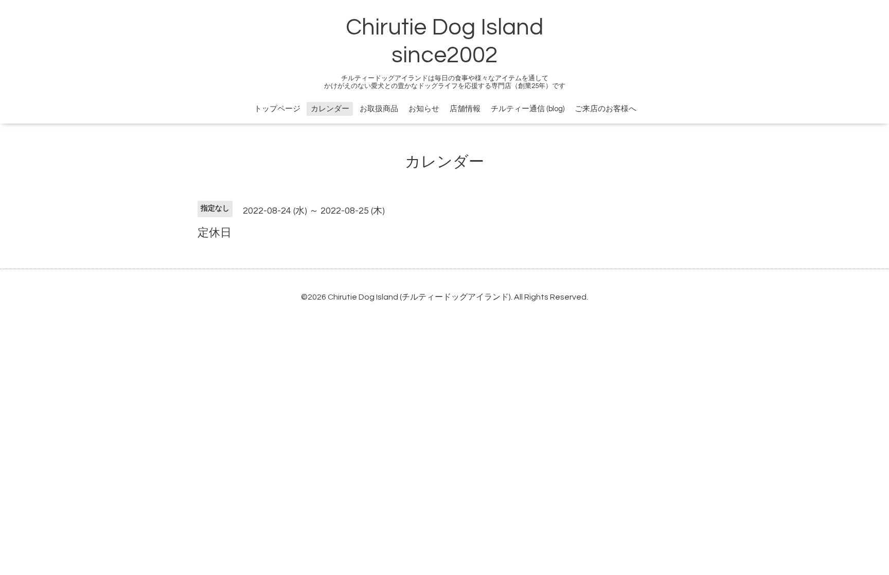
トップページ (277, 109)
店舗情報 (465, 109)
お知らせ (423, 109)
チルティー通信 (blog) (527, 109)
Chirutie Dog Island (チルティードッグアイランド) (419, 297)
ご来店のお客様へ (605, 109)
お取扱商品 (379, 109)
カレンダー (330, 109)
